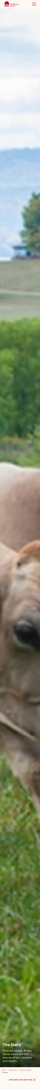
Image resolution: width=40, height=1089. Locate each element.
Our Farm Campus (25, 1070)
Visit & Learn (13, 1070)
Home (4, 1070)
